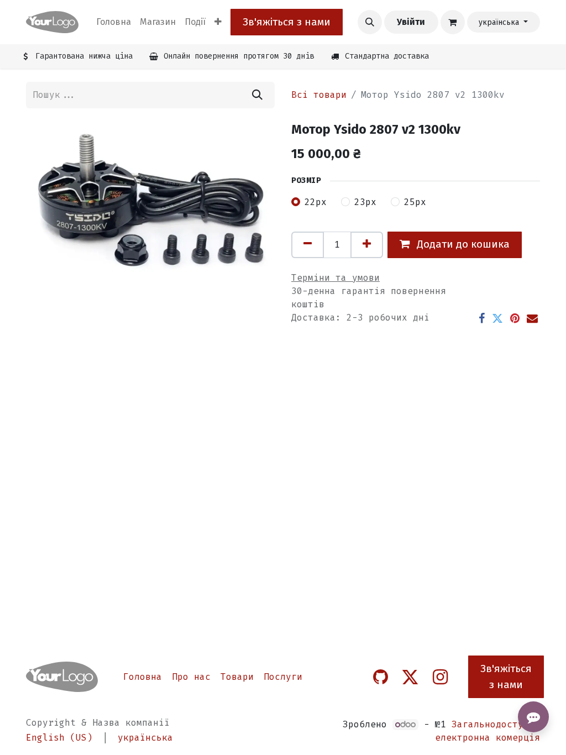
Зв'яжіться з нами (287, 21)
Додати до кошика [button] (462, 244)
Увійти (411, 22)
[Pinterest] (515, 318)
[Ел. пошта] (532, 318)
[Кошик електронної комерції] (453, 22)
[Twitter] (497, 318)
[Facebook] (482, 318)
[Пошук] (257, 95)
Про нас (191, 677)
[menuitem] (113, 22)
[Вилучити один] (307, 245)
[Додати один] (366, 245)
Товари (237, 677)
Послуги (283, 677)
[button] (370, 22)
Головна (142, 677)
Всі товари (319, 95)
